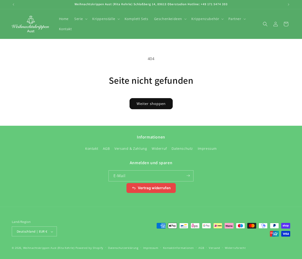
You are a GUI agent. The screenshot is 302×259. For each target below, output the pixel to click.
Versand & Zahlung (130, 148)
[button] (80, 19)
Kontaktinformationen (178, 248)
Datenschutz (182, 148)
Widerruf (159, 148)
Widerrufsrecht (235, 248)
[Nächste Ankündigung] (288, 4)
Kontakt (91, 148)
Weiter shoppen (151, 103)
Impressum (207, 148)
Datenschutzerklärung (123, 248)
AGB (106, 148)
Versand (214, 248)
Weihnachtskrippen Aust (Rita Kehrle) (49, 248)
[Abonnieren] (188, 175)
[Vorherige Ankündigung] (13, 4)
